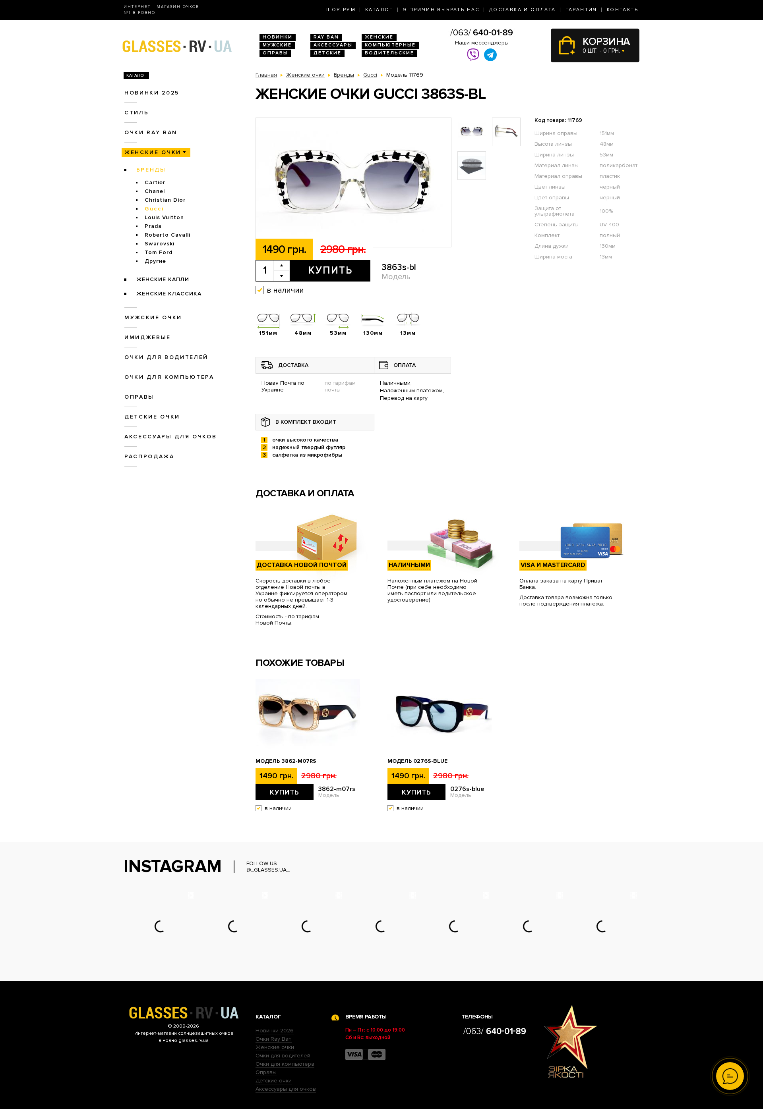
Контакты (623, 10)
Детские (327, 53)
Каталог (379, 10)
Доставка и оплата (522, 10)
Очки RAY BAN (150, 132)
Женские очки (152, 152)
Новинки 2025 (151, 92)
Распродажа (149, 456)
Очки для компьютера (169, 377)
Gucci (154, 208)
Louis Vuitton (164, 217)
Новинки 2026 (275, 1030)
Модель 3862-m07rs (286, 761)
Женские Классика (168, 293)
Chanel (155, 191)
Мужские (277, 45)
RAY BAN (326, 37)
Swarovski (159, 243)
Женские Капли (162, 279)
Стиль (136, 112)
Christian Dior (165, 200)
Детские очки (152, 416)
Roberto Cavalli (167, 234)
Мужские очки (153, 317)
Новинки (277, 37)
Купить (330, 270)
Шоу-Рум (341, 10)
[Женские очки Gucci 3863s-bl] (353, 183)
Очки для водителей (166, 357)
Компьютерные (390, 45)
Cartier (155, 182)
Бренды (151, 169)
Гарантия (581, 10)
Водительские (389, 53)
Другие (155, 261)
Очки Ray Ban (274, 1039)
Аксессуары (333, 45)
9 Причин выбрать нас (441, 10)
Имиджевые (147, 337)
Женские (379, 37)
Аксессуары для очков (170, 436)
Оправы (275, 53)
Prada (153, 226)
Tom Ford (158, 252)
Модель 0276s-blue (417, 761)
